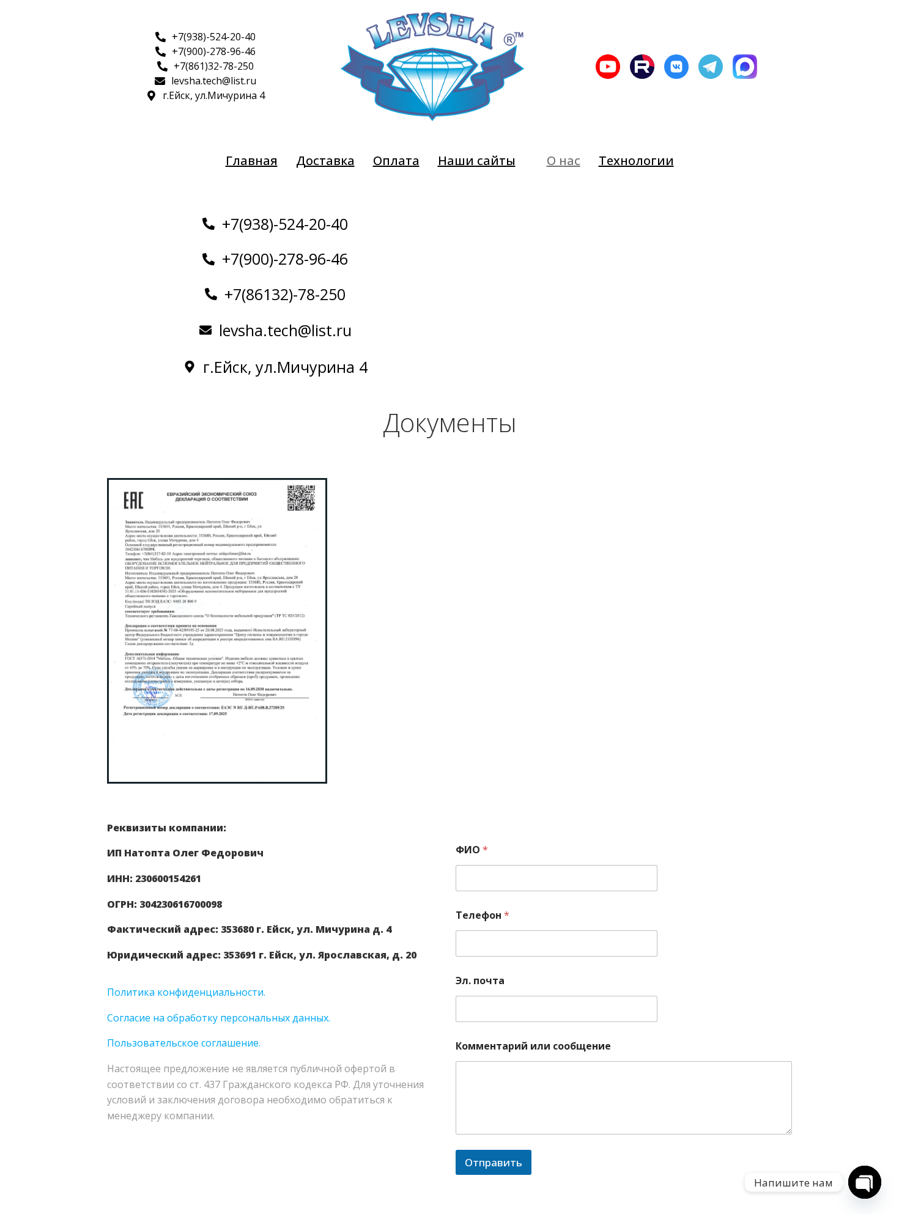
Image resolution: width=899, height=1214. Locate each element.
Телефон (482, 915)
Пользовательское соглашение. (184, 1043)
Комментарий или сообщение (533, 1046)
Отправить (493, 1162)
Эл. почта (480, 981)
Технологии (636, 160)
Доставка (325, 160)
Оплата (396, 160)
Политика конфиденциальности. (186, 992)
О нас (563, 160)
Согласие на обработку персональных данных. (218, 1018)
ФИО (472, 850)
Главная (252, 160)
